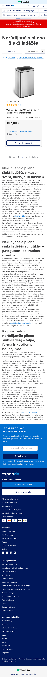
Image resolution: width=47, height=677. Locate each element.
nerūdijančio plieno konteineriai (22, 323)
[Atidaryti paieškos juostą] (29, 6)
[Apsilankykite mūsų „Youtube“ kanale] (3, 553)
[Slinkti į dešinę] (45, 24)
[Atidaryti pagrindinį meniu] (3, 5)
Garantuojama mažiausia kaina (20, 131)
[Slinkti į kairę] (2, 24)
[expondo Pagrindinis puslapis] (4, 58)
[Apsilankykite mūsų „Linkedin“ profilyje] (11, 553)
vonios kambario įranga (28, 412)
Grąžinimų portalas (23, 492)
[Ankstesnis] (18, 157)
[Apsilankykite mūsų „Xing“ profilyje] (15, 553)
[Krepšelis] (42, 6)
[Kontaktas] (34, 6)
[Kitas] (26, 157)
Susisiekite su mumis (23, 484)
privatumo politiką (36, 461)
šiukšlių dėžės (19, 216)
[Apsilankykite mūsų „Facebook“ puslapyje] (7, 553)
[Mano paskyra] (38, 6)
